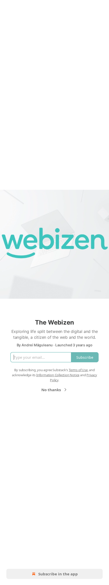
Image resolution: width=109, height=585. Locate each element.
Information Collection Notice (57, 375)
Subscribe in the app (58, 573)
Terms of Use (78, 370)
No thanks (51, 389)
